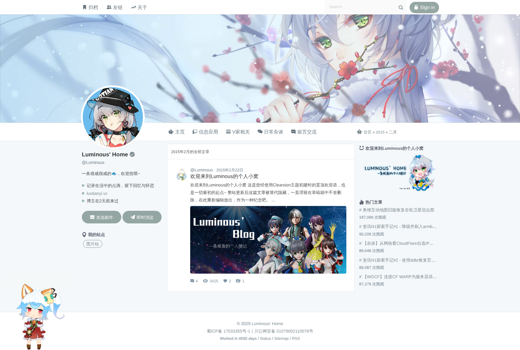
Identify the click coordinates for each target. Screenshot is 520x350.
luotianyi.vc (97, 193)
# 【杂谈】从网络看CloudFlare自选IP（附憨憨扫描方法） (413, 243)
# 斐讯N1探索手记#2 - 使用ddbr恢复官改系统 (401, 260)
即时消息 (141, 217)
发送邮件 (101, 217)
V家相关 (241, 132)
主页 (180, 132)
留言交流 (307, 132)
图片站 (92, 243)
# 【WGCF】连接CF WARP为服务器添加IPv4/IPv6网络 (411, 276)
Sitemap (281, 338)
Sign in (424, 7)
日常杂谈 (273, 132)
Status (265, 338)
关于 (142, 7)
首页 (364, 132)
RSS (296, 338)
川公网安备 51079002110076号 (283, 331)
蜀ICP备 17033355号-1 (228, 331)
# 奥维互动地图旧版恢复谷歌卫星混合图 (397, 209)
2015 (380, 132)
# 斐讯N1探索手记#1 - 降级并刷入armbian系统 (403, 226)
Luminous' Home (267, 323)
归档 (93, 7)
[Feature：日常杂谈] (181, 174)
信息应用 (208, 132)
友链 (117, 7)
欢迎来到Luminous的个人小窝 (224, 176)
